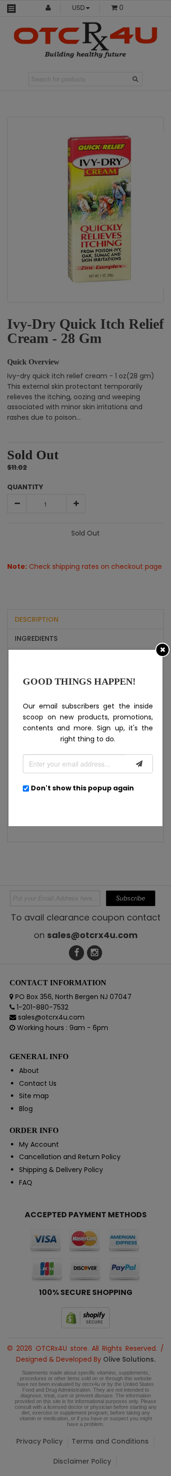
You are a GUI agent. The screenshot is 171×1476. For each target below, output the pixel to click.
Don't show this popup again (82, 788)
